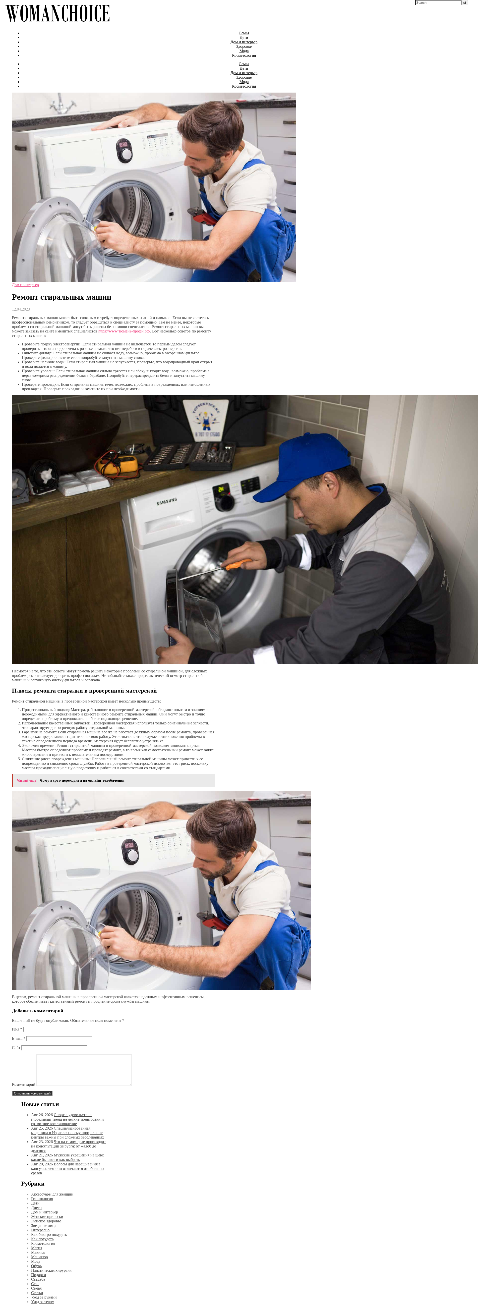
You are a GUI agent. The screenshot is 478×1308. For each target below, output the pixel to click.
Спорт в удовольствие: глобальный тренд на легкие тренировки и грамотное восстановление (67, 1119)
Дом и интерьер (244, 42)
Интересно (40, 1230)
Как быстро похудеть (49, 1234)
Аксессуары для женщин (52, 1194)
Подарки (38, 1275)
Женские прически (47, 1216)
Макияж (38, 1252)
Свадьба (38, 1279)
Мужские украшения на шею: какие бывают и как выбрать (67, 1157)
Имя (17, 1029)
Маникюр (39, 1257)
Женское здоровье (46, 1221)
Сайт (16, 1047)
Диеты (36, 1207)
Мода (244, 51)
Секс (35, 1284)
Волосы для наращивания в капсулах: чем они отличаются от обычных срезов (67, 1168)
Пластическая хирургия (51, 1270)
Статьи (37, 1293)
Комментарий (23, 1084)
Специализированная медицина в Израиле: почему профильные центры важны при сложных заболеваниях (67, 1132)
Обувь (36, 1266)
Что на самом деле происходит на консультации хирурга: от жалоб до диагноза (68, 1146)
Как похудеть (42, 1239)
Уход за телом (42, 1302)
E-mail (18, 1038)
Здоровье (244, 46)
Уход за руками (44, 1297)
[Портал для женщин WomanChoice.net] (57, 24)
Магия (36, 1248)
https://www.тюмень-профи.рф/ (124, 331)
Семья (244, 33)
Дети (244, 37)
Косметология (244, 55)
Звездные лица (43, 1225)
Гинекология (42, 1199)
